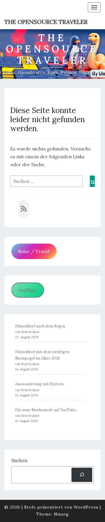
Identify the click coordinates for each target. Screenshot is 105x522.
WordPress (86, 507)
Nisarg (61, 514)
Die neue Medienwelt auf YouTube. (46, 409)
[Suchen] (81, 475)
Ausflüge (27, 290)
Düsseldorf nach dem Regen (40, 326)
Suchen (19, 460)
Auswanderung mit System (39, 383)
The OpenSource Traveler (46, 21)
